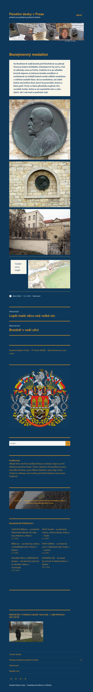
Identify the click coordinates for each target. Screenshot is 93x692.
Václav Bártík (16, 296)
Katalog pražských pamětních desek (23, 660)
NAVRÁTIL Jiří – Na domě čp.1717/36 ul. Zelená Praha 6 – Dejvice (56, 561)
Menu (79, 15)
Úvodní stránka (15, 654)
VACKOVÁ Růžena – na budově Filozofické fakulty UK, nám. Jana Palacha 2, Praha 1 (25, 532)
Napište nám (14, 671)
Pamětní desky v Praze (26, 14)
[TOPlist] (14, 597)
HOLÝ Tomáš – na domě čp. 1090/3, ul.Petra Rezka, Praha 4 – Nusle (56, 532)
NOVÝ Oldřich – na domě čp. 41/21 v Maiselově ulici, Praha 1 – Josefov (55, 547)
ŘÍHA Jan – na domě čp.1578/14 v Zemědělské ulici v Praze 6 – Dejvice (25, 547)
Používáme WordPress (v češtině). (39, 685)
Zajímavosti (36, 296)
